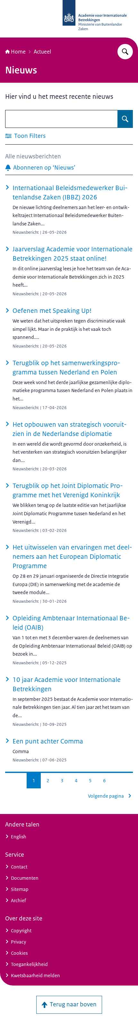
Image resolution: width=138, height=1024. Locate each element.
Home (18, 51)
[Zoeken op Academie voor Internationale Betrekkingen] (125, 51)
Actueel (42, 51)
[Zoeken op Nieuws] (125, 119)
